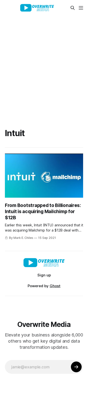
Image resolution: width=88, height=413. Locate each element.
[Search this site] (73, 8)
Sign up (44, 275)
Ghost (55, 286)
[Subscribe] (76, 366)
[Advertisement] (44, 62)
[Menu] (81, 8)
